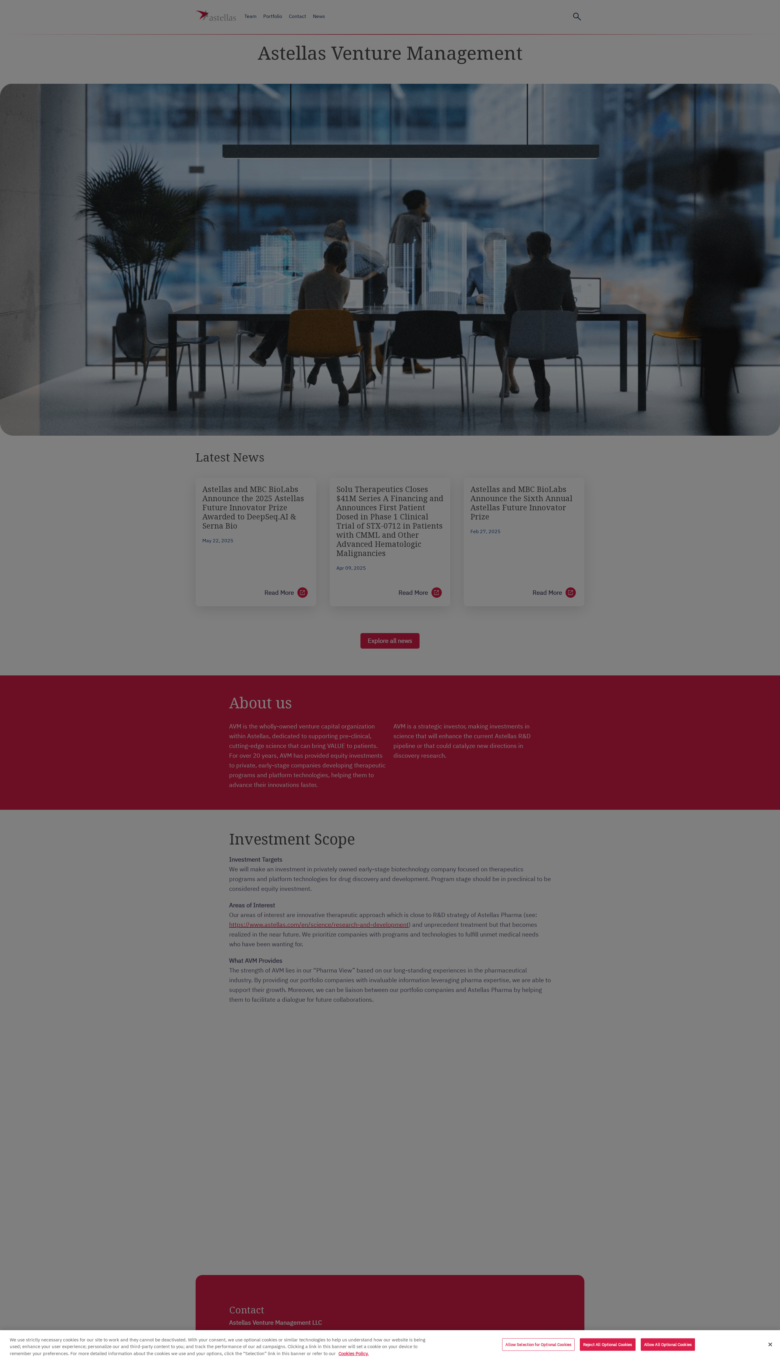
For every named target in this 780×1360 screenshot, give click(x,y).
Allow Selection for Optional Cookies (538, 1344)
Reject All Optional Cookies (607, 1344)
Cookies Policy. (354, 1353)
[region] (390, 1345)
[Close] (770, 1344)
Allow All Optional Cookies (668, 1344)
